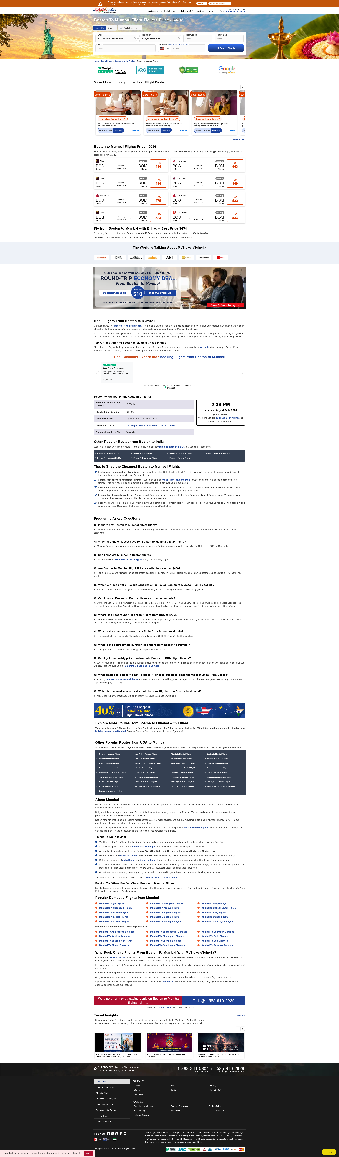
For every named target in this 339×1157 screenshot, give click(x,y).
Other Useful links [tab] (104, 1121)
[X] (113, 1134)
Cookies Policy (215, 1106)
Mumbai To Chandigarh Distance (167, 936)
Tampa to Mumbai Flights (145, 772)
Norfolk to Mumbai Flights (109, 786)
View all (239, 1015)
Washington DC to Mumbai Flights (112, 772)
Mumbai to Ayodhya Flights (164, 907)
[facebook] (109, 1134)
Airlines (201, 11)
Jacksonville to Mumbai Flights (147, 786)
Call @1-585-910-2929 (214, 1000)
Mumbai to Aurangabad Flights (166, 903)
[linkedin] (122, 1134)
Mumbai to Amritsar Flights (113, 916)
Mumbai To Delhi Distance (215, 936)
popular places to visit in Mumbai (162, 877)
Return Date (222, 35)
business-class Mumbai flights (122, 679)
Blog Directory (140, 1094)
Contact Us (138, 1085)
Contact (174, 44)
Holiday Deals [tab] (102, 1115)
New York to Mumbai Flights (146, 754)
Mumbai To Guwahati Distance (217, 945)
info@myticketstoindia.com (230, 1071)
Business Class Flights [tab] (106, 1098)
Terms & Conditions (179, 1106)
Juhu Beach (128, 859)
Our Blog (212, 1085)
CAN (99, 1139)
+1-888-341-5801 (192, 1068)
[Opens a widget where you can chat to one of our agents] (329, 1152)
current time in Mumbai (228, 417)
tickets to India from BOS (171, 446)
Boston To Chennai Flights (108, 453)
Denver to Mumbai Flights (217, 763)
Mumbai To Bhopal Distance (114, 945)
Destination (146, 35)
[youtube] (125, 1134)
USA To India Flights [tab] (105, 1087)
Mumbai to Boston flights (128, 559)
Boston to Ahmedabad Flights (218, 453)
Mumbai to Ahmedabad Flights (115, 907)
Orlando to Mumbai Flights (217, 768)
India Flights (170, 11)
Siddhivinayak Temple (143, 846)
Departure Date (192, 35)
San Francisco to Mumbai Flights (148, 763)
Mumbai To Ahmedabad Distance (116, 931)
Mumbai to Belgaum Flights (164, 916)
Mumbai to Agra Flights (111, 903)
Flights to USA (186, 11)
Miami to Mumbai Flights (145, 768)
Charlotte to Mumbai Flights (182, 772)
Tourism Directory (216, 1110)
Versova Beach (148, 859)
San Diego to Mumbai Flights (182, 782)
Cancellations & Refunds (144, 1106)
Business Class (155, 11)
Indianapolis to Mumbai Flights (219, 777)
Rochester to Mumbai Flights (110, 791)
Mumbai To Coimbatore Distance (167, 945)
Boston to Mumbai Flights (217, 754)
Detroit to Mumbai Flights (217, 772)
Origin (100, 35)
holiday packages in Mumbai (110, 731)
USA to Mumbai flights (196, 827)
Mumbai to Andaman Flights (114, 921)
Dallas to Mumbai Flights (109, 758)
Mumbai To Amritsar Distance (115, 936)
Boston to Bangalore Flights (181, 453)
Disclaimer (175, 1110)
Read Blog (202, 3)
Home (96, 61)
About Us (175, 1085)
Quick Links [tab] (101, 1081)
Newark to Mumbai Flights (217, 758)
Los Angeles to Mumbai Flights (183, 768)
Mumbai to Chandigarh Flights (217, 921)
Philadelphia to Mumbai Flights (111, 777)
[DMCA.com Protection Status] (194, 1149)
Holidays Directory (141, 1115)
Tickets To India (118, 957)
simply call (168, 981)
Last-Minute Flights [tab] (104, 1104)
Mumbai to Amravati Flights (113, 912)
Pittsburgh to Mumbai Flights (182, 777)
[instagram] (117, 1134)
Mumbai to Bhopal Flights (215, 903)
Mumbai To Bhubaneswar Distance (168, 931)
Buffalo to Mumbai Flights (109, 782)
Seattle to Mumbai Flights (145, 758)
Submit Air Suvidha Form (220, 3)
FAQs (173, 1089)
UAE (118, 1139)
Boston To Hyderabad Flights (109, 458)
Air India (204, 347)
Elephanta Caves (128, 855)
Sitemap (137, 1089)
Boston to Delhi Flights (142, 453)
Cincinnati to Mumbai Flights (182, 786)
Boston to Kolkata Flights (180, 458)
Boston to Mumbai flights (127, 325)
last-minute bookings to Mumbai (142, 665)
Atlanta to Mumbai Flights (181, 754)
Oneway (111, 28)
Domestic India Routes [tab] (106, 1110)
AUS (109, 1139)
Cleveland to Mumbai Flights (146, 777)
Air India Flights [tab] (103, 1093)
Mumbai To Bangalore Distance (116, 940)
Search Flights (227, 48)
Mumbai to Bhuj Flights (213, 912)
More (211, 11)
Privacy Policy (139, 1110)
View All (237, 139)
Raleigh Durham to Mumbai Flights (221, 786)
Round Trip (99, 28)
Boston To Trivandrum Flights (145, 458)
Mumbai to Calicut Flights (215, 916)
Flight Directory (215, 1089)
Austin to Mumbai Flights (109, 763)
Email (100, 44)
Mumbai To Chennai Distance (165, 940)
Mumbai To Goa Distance (214, 940)
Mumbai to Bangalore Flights (165, 912)
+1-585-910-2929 (227, 1068)
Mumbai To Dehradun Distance (217, 931)
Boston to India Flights (125, 61)
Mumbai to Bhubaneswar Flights (218, 907)
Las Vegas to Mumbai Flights (218, 782)
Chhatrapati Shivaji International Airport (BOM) (150, 425)
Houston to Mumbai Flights (182, 758)
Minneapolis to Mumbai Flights (183, 763)
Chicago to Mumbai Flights (109, 754)
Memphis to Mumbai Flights (146, 782)
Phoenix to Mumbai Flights (109, 768)
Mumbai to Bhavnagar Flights (166, 921)
